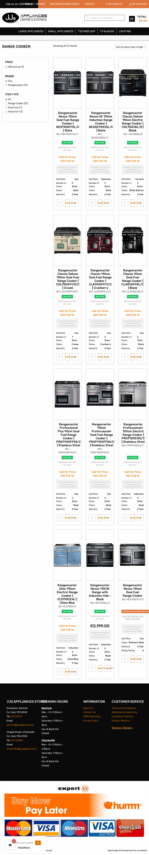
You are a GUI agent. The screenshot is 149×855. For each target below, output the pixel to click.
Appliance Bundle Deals (65, 4)
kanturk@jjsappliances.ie (20, 725)
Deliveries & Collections (124, 712)
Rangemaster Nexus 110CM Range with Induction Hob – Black (100, 592)
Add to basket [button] (100, 668)
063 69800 (17, 740)
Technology (86, 31)
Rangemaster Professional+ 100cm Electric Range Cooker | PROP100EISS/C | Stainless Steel (133, 433)
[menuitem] (34, 4)
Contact (89, 4)
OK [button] (38, 843)
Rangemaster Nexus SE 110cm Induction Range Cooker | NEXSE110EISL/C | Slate (101, 121)
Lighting (125, 31)
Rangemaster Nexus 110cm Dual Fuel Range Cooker (133, 590)
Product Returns (121, 720)
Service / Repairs (34, 4)
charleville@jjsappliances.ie (22, 748)
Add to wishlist (59, 203)
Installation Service (122, 716)
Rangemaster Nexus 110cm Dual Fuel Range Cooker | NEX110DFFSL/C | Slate (67, 121)
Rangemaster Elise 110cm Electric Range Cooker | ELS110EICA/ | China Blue (67, 593)
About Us (88, 708)
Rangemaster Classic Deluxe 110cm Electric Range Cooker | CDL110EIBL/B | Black (133, 121)
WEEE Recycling (91, 716)
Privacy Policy (91, 720)
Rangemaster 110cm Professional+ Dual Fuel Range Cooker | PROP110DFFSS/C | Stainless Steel (101, 435)
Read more (67, 203)
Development (127, 850)
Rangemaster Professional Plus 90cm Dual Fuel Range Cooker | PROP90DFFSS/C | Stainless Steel (68, 435)
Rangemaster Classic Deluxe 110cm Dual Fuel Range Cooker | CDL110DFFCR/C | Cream (67, 279)
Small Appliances (60, 31)
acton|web (142, 850)
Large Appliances (31, 31)
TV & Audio (107, 31)
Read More (24, 847)
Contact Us (89, 712)
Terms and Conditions (124, 708)
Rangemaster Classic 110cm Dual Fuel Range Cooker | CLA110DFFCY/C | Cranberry (100, 279)
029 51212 (16, 716)
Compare (75, 202)
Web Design (113, 850)
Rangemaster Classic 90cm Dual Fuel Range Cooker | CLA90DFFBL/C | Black (132, 279)
